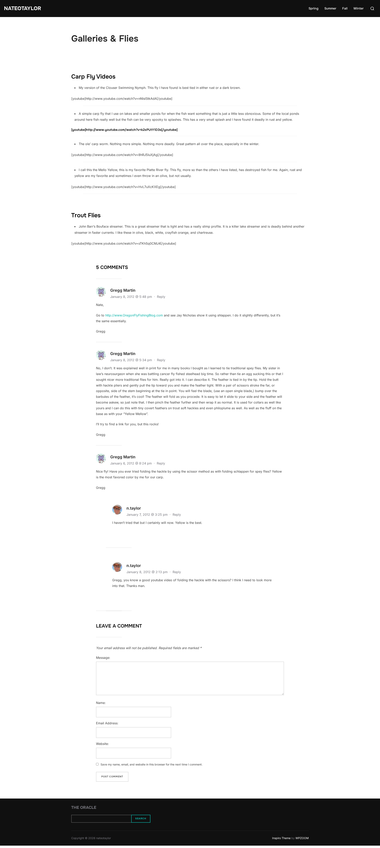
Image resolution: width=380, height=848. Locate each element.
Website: (102, 744)
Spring (313, 8)
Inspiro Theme (281, 838)
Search (140, 818)
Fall (345, 8)
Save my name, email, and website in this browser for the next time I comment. (151, 764)
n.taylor (133, 508)
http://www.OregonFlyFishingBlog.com (134, 315)
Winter (358, 8)
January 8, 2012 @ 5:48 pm (131, 297)
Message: (103, 658)
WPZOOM (302, 838)
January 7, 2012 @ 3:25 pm (147, 515)
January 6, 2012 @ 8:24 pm (131, 463)
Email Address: (107, 723)
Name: (101, 703)
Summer (330, 8)
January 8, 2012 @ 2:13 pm (147, 572)
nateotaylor (22, 8)
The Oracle (83, 807)
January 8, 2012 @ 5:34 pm (131, 360)
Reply (161, 297)
